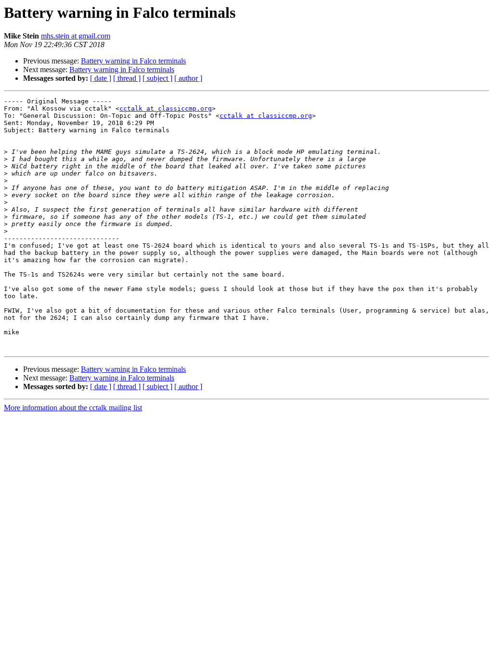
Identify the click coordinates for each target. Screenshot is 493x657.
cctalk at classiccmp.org (165, 108)
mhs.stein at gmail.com (75, 36)
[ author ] (188, 78)
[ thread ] (127, 78)
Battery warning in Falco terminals (133, 61)
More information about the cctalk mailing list (73, 408)
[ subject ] (157, 78)
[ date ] (100, 78)
